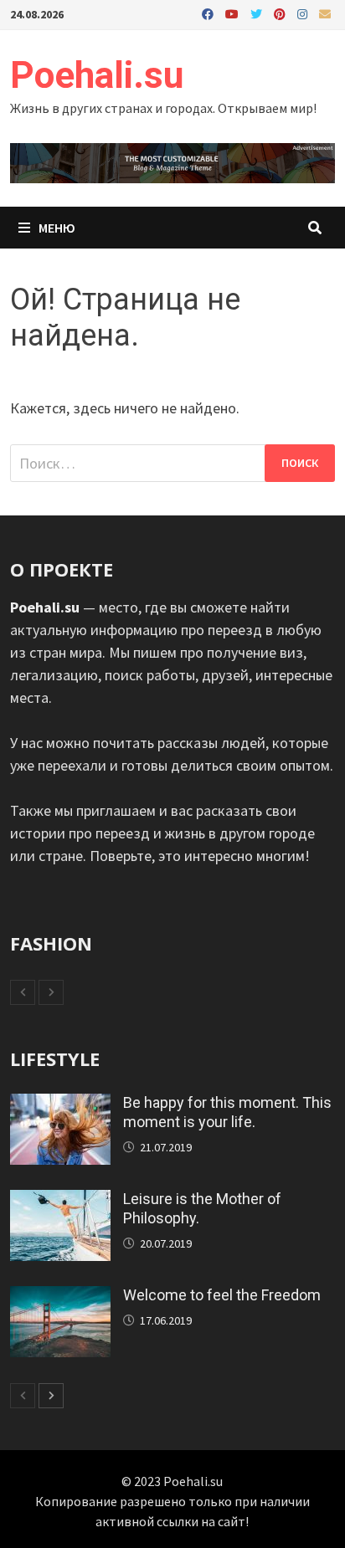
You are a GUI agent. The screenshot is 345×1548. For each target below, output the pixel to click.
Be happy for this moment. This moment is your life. (227, 1112)
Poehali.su (96, 75)
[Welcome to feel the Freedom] (60, 1297)
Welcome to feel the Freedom (222, 1295)
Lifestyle (55, 1058)
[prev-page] (22, 992)
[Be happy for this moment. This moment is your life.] (60, 1105)
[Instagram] (304, 13)
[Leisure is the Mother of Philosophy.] (60, 1201)
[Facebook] (209, 13)
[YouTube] (233, 13)
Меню (55, 227)
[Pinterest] (281, 13)
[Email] (325, 13)
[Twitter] (258, 13)
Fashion (51, 943)
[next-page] (51, 992)
